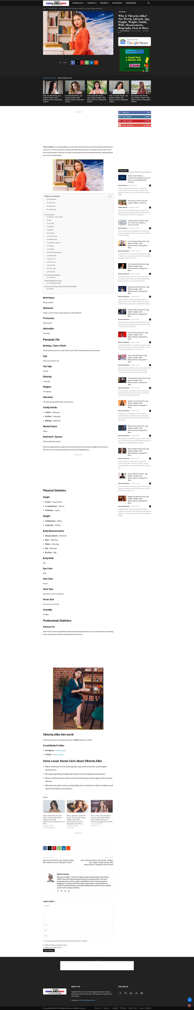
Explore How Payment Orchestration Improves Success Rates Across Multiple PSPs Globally (139, 179)
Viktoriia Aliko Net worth (54, 281)
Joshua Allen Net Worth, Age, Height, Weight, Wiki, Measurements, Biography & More (138, 477)
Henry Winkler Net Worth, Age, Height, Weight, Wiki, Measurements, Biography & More (138, 452)
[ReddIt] (96, 62)
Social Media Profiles (55, 283)
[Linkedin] (91, 62)
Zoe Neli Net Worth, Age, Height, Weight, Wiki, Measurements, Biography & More (74, 98)
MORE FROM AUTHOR (65, 78)
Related (51, 289)
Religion (51, 230)
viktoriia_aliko (60, 750)
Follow (147, 116)
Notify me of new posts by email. (53, 947)
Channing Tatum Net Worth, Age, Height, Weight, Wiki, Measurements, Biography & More (139, 381)
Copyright (115, 1008)
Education (52, 233)
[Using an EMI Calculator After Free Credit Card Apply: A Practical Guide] (122, 222)
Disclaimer (123, 1008)
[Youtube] (142, 993)
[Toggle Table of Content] (109, 196)
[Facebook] (73, 62)
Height (52, 246)
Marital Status (53, 239)
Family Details (53, 236)
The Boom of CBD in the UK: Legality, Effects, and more (137, 201)
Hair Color (53, 262)
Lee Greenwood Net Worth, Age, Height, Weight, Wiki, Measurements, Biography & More (139, 244)
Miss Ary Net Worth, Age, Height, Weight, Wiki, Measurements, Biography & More (52, 98)
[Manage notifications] (189, 1005)
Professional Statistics (53, 275)
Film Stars (116, 3)
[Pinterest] (82, 62)
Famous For (52, 277)
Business (104, 3)
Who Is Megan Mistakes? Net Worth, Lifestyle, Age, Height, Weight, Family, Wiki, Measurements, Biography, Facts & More (54, 819)
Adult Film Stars (52, 8)
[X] (77, 62)
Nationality (52, 209)
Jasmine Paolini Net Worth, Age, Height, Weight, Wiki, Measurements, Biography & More (139, 290)
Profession (52, 206)
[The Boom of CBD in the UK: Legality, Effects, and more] (122, 202)
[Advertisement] (78, 128)
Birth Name (52, 199)
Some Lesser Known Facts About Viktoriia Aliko (61, 286)
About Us (98, 1008)
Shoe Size (52, 265)
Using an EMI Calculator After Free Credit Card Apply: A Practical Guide (138, 222)
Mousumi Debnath (123, 251)
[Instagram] (126, 993)
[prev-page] (147, 78)
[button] (148, 3)
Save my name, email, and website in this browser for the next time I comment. (66, 941)
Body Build (53, 255)
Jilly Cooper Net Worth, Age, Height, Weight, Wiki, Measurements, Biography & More (137, 358)
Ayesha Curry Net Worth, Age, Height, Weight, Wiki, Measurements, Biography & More (138, 404)
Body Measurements (56, 252)
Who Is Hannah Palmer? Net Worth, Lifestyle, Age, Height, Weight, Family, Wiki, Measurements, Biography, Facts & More (97, 862)
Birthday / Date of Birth (56, 217)
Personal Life (50, 215)
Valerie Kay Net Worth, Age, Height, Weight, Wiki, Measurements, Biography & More (96, 98)
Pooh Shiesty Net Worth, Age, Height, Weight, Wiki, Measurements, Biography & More (138, 335)
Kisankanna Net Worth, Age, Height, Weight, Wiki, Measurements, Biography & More (140, 98)
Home (45, 8)
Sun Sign (51, 223)
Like (148, 112)
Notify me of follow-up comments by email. (56, 945)
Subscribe (146, 125)
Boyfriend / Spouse (54, 242)
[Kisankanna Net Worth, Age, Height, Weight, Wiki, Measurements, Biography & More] (141, 87)
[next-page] (150, 78)
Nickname (52, 202)
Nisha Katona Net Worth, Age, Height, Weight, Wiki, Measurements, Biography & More (138, 429)
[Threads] (69, 891)
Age (50, 220)
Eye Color (52, 259)
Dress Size (53, 268)
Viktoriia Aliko (58, 754)
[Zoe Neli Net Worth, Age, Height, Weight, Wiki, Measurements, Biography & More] (75, 87)
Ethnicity (51, 226)
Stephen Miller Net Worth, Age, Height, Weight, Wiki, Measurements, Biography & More (138, 313)
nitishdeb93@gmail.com (87, 1000)
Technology (77, 3)
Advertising (131, 3)
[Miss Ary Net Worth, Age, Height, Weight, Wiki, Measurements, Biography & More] (53, 87)
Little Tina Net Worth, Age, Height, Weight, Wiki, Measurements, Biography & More (118, 98)
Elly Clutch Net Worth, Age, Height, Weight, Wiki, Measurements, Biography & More (58, 861)
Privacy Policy (133, 1008)
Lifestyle (92, 3)
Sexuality (52, 271)
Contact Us (106, 1008)
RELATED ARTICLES (49, 78)
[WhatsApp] (87, 62)
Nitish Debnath (125, 31)
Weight (52, 249)
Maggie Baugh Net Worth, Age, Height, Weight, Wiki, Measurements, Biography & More (138, 499)
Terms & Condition (145, 1008)
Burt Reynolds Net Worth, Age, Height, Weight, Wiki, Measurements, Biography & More (138, 267)
